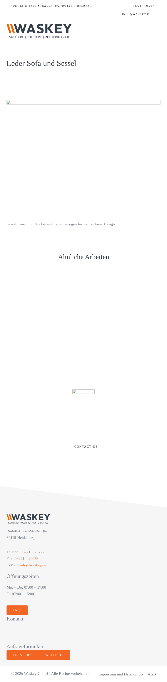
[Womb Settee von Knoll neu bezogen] (43, 318)
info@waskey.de (33, 565)
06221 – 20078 (26, 558)
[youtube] (27, 632)
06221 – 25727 (32, 552)
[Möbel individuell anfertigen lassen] (123, 331)
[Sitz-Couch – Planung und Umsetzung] (43, 283)
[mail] (46, 632)
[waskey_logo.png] (39, 26)
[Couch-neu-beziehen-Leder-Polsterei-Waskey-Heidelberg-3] (83, 102)
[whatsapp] (37, 632)
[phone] (55, 632)
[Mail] (158, 15)
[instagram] (18, 632)
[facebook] (9, 632)
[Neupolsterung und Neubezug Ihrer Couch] (43, 334)
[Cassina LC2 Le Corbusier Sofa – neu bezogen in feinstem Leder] (123, 318)
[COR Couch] (123, 283)
